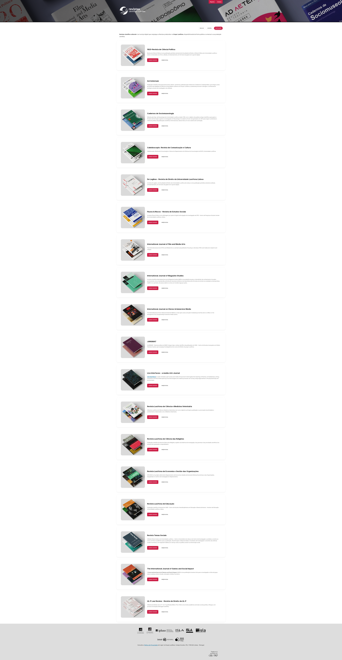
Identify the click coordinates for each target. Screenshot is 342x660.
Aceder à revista (153, 60)
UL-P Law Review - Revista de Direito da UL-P (166, 601)
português (218, 28)
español (209, 28)
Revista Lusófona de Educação (160, 504)
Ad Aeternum (153, 81)
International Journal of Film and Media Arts (166, 244)
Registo (212, 2)
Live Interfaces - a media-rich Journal (163, 373)
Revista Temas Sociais (157, 535)
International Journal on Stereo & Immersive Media (169, 309)
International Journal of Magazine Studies (165, 276)
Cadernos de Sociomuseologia (160, 113)
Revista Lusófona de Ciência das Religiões (165, 439)
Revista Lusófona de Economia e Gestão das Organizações (173, 471)
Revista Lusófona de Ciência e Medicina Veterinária (169, 406)
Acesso (219, 2)
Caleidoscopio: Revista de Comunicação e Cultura (169, 148)
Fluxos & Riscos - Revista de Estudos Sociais (166, 212)
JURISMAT (151, 341)
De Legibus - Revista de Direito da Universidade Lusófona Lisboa (175, 179)
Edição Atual (165, 60)
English (202, 28)
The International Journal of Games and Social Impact (170, 569)
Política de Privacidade (151, 645)
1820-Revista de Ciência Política (161, 49)
